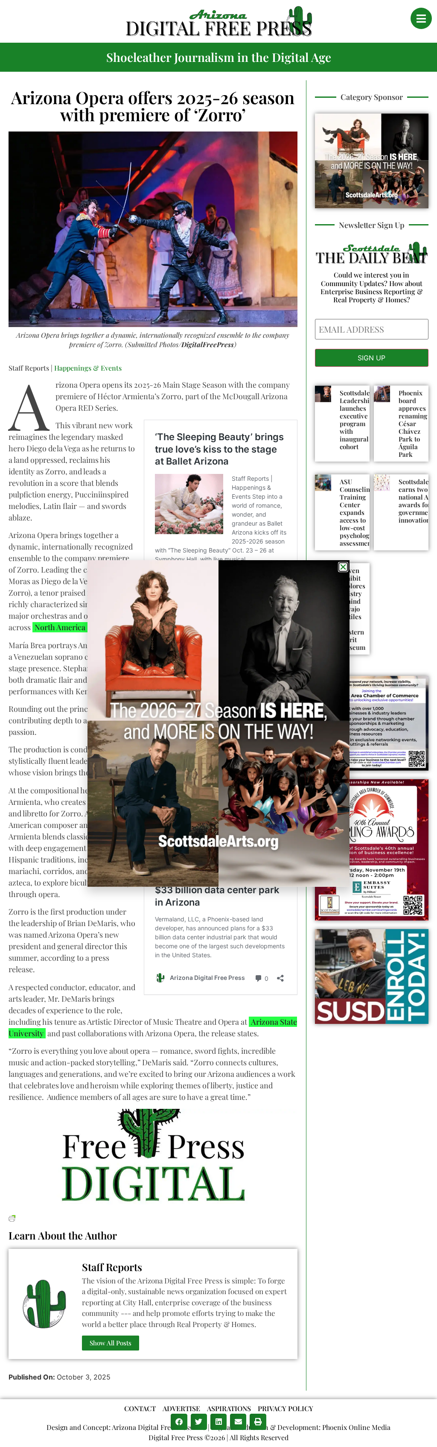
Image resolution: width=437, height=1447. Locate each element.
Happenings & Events (88, 367)
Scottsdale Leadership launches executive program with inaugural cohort (356, 420)
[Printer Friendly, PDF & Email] (12, 1217)
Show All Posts (110, 1343)
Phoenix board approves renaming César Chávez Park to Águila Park (413, 424)
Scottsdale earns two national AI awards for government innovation (416, 500)
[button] (179, 1422)
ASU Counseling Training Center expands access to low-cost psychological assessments (360, 512)
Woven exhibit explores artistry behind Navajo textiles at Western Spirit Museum (352, 609)
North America (60, 627)
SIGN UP (371, 358)
